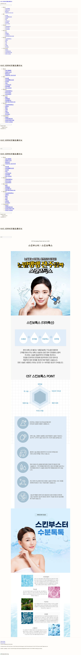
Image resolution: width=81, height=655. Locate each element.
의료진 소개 (7, 10)
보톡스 (6, 40)
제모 (6, 44)
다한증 (6, 45)
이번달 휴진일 (8, 51)
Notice (6, 49)
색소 (6, 19)
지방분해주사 (7, 26)
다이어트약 (7, 29)
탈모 (6, 32)
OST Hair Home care (9, 36)
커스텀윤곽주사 (8, 38)
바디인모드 (7, 27)
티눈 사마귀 (7, 23)
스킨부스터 (7, 21)
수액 (6, 42)
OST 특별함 (7, 8)
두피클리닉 (7, 34)
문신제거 (7, 47)
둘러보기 (7, 11)
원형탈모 (7, 33)
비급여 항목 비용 (8, 52)
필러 (6, 41)
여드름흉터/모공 (8, 16)
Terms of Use (2, 641)
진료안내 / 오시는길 (9, 12)
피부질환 (7, 22)
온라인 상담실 (8, 53)
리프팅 (6, 18)
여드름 (6, 15)
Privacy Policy (2, 642)
